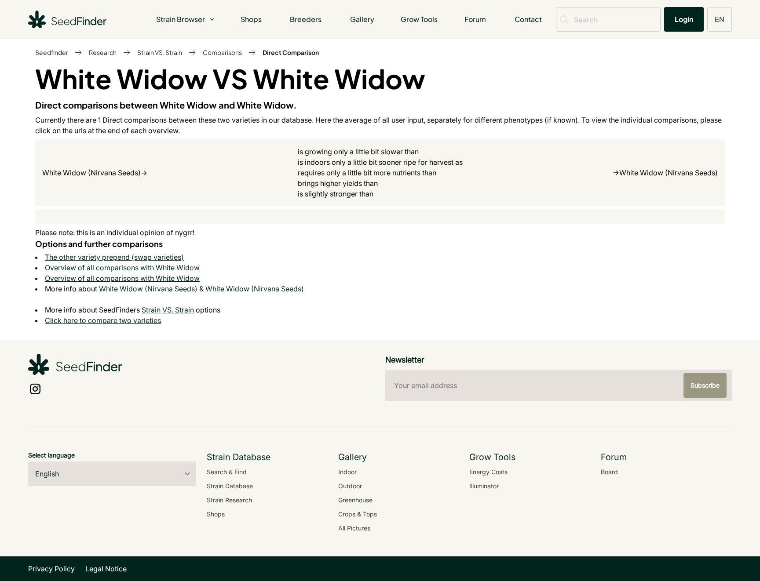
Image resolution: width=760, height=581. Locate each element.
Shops (251, 19)
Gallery (362, 19)
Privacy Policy (51, 568)
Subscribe (705, 385)
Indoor (347, 472)
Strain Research (229, 500)
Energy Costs (488, 472)
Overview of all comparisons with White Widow (122, 267)
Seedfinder (51, 52)
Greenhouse (355, 500)
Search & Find (227, 472)
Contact (528, 19)
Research (103, 52)
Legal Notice (106, 568)
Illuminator (484, 486)
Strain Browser (180, 19)
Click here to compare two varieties (103, 320)
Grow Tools (419, 19)
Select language (51, 455)
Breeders (306, 19)
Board (609, 472)
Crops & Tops (357, 514)
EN (719, 19)
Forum (475, 19)
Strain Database (230, 486)
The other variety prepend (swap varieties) (114, 257)
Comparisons (222, 52)
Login (684, 19)
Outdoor (350, 486)
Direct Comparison (291, 52)
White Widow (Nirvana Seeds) (148, 288)
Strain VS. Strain (159, 52)
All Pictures (354, 528)
